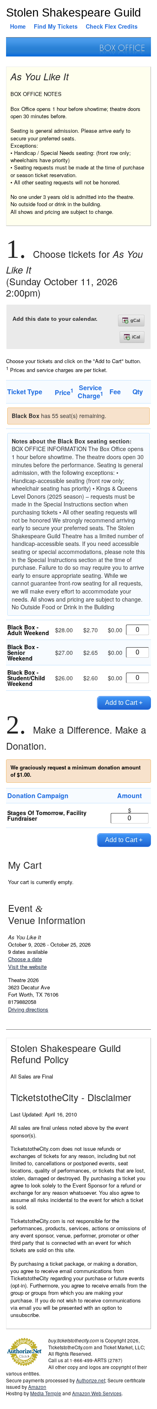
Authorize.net (90, 1380)
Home (18, 26)
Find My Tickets (56, 26)
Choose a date (25, 959)
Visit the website (27, 966)
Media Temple (45, 1393)
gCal (135, 320)
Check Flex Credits (112, 26)
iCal (136, 336)
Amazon (37, 1387)
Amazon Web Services (97, 1393)
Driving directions (28, 1009)
